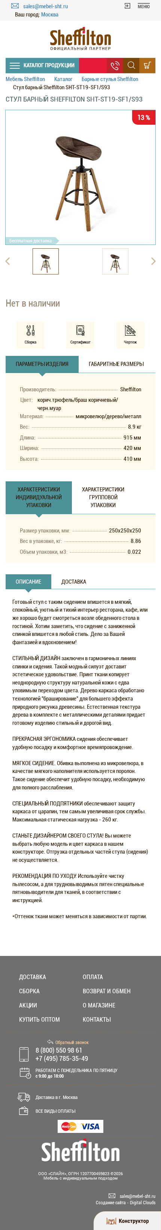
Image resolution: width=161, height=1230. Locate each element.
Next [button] (153, 261)
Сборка (29, 991)
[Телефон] (115, 65)
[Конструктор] (127, 1220)
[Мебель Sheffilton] (80, 38)
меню (144, 6)
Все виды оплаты (55, 1111)
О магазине (99, 1005)
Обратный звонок (72, 1042)
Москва (49, 15)
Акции (28, 1005)
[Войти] (127, 5)
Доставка (32, 977)
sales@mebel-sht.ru (45, 6)
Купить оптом (39, 1019)
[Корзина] (147, 65)
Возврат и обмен (107, 991)
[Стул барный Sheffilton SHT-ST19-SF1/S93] (80, 171)
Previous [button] (7, 261)
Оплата (93, 977)
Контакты (96, 1019)
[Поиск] (131, 65)
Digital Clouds (142, 1202)
